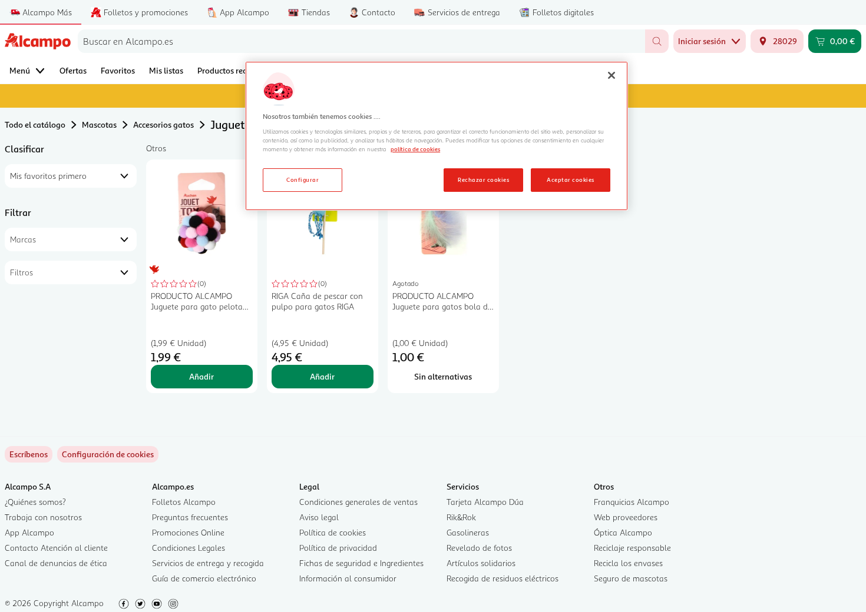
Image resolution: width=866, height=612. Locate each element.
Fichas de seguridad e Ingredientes (361, 563)
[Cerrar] (611, 75)
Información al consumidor (347, 578)
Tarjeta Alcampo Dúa (485, 502)
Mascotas (99, 124)
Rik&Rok (461, 517)
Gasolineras (468, 532)
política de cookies (415, 148)
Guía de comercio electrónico (204, 578)
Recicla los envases (628, 563)
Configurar (302, 179)
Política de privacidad (338, 548)
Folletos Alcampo (184, 502)
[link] (107, 454)
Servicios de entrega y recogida (208, 563)
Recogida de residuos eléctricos (502, 578)
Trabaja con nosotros (43, 517)
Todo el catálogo (35, 124)
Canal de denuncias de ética (56, 563)
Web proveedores (625, 517)
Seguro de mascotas (630, 578)
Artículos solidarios (481, 563)
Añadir (201, 376)
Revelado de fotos (479, 548)
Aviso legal (319, 517)
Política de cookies (332, 532)
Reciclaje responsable (632, 548)
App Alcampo (29, 532)
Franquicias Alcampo (631, 502)
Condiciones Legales (188, 548)
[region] (436, 136)
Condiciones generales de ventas (358, 502)
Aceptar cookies (570, 179)
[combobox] (361, 41)
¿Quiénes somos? (35, 502)
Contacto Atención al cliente (56, 548)
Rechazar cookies (483, 179)
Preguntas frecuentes (190, 517)
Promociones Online (188, 532)
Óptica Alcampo (623, 532)
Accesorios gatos (163, 124)
